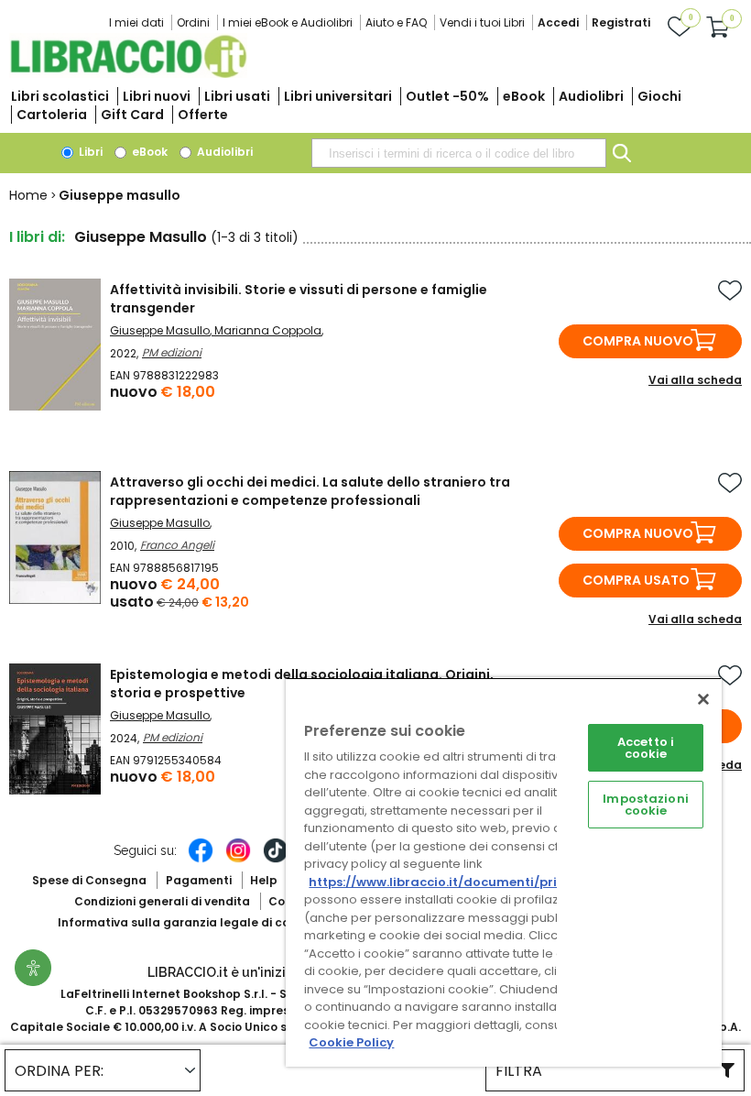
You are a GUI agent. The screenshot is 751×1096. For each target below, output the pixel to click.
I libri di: (37, 236)
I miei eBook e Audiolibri (288, 22)
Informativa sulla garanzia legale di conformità (200, 922)
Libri (89, 151)
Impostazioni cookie (646, 804)
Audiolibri (591, 96)
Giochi (659, 96)
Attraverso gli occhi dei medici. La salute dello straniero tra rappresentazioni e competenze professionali (310, 491)
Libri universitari (338, 96)
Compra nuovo (637, 341)
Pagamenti (199, 880)
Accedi (558, 22)
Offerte (203, 114)
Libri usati (237, 96)
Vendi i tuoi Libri (482, 22)
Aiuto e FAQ (396, 22)
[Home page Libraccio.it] (128, 74)
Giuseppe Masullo (160, 330)
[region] (504, 872)
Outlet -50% (447, 96)
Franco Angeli (177, 545)
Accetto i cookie (645, 747)
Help (264, 880)
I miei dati (136, 22)
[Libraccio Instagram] (238, 859)
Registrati (621, 22)
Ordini (193, 22)
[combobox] (458, 153)
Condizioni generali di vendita (162, 901)
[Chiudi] (703, 699)
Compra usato (636, 580)
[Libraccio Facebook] (200, 859)
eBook (524, 96)
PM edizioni (171, 352)
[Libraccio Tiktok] (275, 859)
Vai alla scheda (695, 380)
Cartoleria (51, 114)
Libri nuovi (156, 96)
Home (28, 195)
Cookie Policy (351, 1042)
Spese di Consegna (89, 880)
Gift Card (132, 114)
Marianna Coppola (267, 330)
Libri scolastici (60, 96)
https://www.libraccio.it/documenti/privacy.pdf (461, 882)
